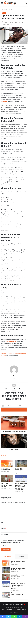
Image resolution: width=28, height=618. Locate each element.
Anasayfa (5, 9)
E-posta (3, 528)
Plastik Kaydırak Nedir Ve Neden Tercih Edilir (19, 469)
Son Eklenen (7, 556)
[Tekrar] (10, 3)
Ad (2, 522)
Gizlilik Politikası (14, 612)
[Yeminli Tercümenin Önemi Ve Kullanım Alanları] (6, 595)
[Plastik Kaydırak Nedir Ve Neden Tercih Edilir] (21, 463)
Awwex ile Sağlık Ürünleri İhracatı (5, 468)
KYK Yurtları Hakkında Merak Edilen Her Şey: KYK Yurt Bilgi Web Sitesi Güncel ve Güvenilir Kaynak (21, 486)
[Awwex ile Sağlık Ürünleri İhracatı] (7, 463)
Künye (3, 609)
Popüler (21, 556)
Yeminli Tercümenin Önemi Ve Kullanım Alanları (18, 593)
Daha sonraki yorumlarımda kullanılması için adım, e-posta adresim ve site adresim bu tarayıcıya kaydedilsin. (13, 543)
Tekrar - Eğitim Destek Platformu (14, 607)
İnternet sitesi (4, 534)
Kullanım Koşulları (21, 609)
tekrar (5, 22)
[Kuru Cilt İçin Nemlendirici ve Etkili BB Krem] (7, 478)
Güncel (10, 9)
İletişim (14, 609)
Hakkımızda (9, 609)
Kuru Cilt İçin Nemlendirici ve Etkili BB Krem (7, 485)
